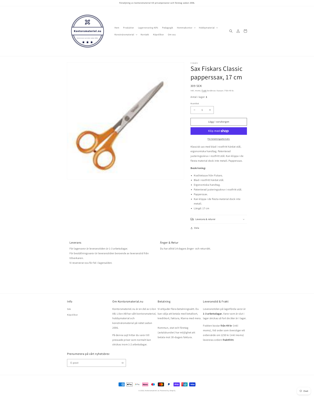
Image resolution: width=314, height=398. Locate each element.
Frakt (204, 90)
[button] (186, 27)
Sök (69, 309)
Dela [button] (196, 227)
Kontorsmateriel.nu (152, 390)
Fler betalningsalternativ (219, 139)
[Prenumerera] (122, 363)
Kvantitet (195, 103)
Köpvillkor (72, 314)
